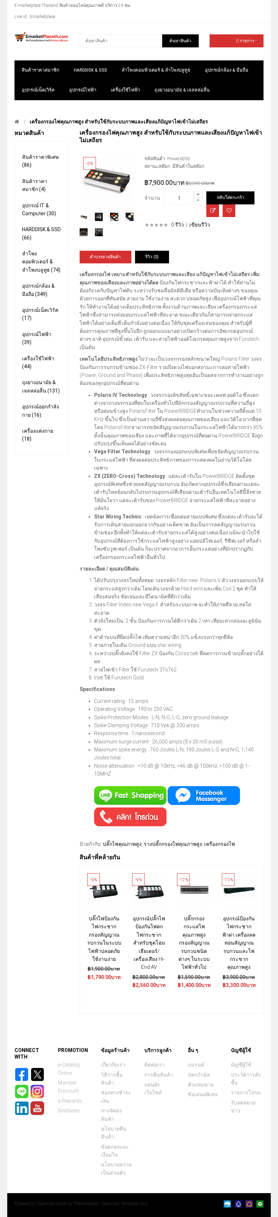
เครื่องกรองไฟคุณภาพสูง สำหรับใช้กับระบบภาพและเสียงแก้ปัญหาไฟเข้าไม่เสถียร (119, 121)
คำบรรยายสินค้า (105, 256)
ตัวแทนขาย (201, 1084)
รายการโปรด (246, 1092)
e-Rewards (70, 1101)
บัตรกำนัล (199, 1075)
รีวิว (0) (152, 256)
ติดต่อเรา (154, 1065)
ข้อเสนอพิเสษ (203, 1094)
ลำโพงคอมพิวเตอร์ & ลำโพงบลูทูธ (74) (41, 262)
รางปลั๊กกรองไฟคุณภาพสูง (173, 844)
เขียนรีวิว (199, 225)
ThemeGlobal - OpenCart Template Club (110, 1203)
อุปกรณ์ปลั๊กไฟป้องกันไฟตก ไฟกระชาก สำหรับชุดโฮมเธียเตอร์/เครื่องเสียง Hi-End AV (149, 943)
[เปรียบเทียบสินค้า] (212, 210)
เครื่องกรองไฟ (219, 844)
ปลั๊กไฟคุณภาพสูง (122, 844)
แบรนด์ (196, 1065)
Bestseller (69, 1111)
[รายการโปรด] (229, 210)
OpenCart (46, 1203)
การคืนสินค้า (158, 1075)
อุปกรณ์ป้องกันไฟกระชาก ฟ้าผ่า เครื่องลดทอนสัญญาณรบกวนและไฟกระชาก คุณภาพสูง (239, 943)
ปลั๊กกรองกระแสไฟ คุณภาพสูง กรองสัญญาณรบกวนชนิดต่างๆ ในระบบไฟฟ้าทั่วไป (194, 943)
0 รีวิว (177, 225)
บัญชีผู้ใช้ (241, 1065)
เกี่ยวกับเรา (113, 1065)
